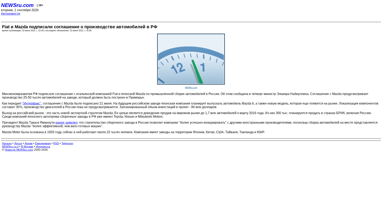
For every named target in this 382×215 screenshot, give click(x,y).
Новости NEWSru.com (19, 149)
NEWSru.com (17, 5)
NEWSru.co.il (10, 146)
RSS (56, 143)
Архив (28, 143)
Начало (7, 143)
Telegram (67, 143)
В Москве (27, 146)
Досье (18, 143)
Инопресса (43, 146)
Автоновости (10, 13)
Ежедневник (43, 143)
